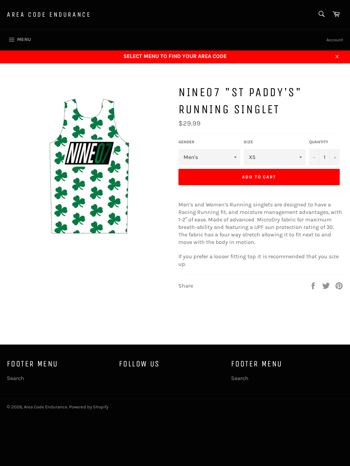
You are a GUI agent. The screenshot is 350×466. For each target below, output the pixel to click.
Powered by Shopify (88, 406)
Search (15, 378)
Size (248, 142)
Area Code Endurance (49, 14)
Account (334, 39)
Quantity (318, 142)
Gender (186, 142)
